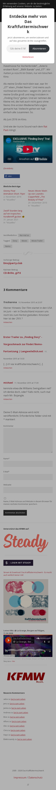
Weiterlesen (28, 57)
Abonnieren (39, 48)
